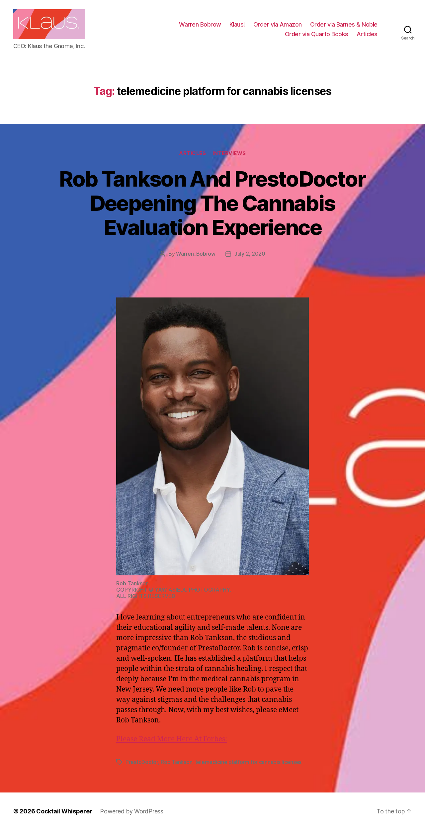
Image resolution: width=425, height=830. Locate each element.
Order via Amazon (277, 24)
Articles (367, 34)
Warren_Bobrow (195, 253)
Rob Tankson (176, 762)
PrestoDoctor (142, 762)
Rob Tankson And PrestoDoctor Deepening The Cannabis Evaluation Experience (212, 203)
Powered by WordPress (131, 811)
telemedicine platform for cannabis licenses (248, 762)
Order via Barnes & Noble (344, 24)
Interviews (229, 153)
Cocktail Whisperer (64, 811)
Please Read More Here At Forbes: (171, 739)
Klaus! (237, 24)
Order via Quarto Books (316, 34)
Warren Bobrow (200, 24)
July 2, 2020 (249, 253)
